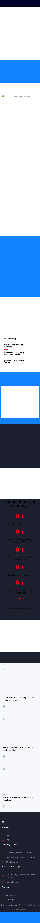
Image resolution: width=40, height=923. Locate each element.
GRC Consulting (10, 339)
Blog (7, 840)
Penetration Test (12, 882)
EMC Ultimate (11, 895)
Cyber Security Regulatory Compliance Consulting (14, 353)
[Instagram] (35, 823)
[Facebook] (27, 823)
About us (9, 835)
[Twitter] (23, 823)
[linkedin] (31, 823)
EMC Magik (10, 900)
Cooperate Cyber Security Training (14, 361)
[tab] (20, 339)
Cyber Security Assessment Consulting (14, 345)
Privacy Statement (20, 910)
